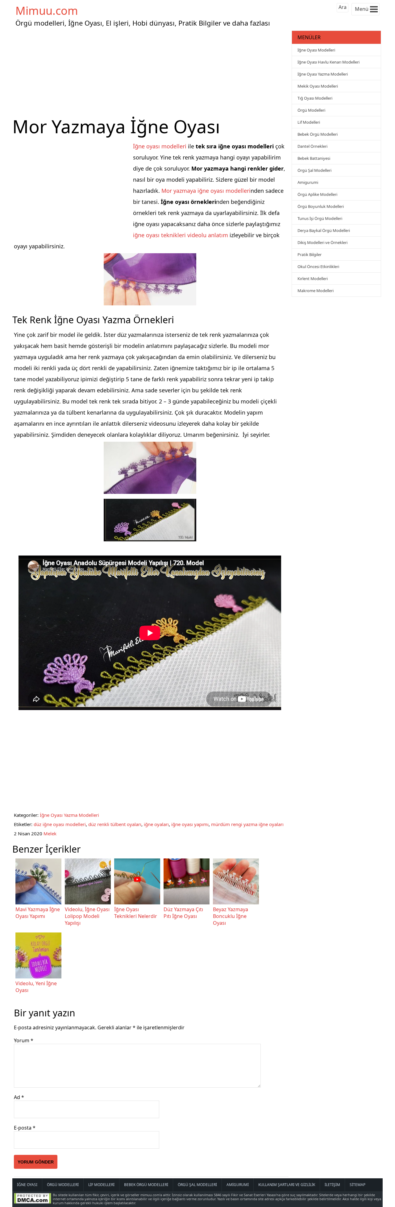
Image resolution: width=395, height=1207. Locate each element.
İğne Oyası (27, 1184)
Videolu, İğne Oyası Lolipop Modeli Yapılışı (87, 916)
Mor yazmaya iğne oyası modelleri (206, 190)
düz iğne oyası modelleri (60, 824)
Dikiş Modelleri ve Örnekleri (322, 242)
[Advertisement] (151, 72)
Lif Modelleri (308, 122)
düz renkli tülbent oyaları (114, 824)
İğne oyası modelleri (159, 146)
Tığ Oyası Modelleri (314, 98)
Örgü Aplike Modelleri (317, 194)
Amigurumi (307, 182)
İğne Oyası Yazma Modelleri (69, 815)
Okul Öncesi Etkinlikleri (318, 266)
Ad (19, 1097)
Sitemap (357, 1184)
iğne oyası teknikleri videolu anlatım (180, 235)
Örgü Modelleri (311, 110)
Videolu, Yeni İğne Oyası (36, 987)
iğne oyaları (156, 824)
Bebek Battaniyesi (313, 158)
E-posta (24, 1127)
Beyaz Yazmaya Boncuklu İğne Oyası (230, 916)
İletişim (332, 1184)
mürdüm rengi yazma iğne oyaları (247, 824)
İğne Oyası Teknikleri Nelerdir (135, 913)
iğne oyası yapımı (190, 824)
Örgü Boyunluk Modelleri (320, 206)
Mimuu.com (46, 10)
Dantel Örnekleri (312, 146)
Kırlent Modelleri (312, 278)
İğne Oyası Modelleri (316, 50)
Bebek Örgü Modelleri (317, 134)
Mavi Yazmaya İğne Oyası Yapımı (37, 913)
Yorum (23, 1040)
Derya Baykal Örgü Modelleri (323, 230)
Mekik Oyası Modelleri (317, 86)
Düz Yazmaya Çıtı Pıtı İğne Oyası (183, 913)
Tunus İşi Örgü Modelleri (319, 218)
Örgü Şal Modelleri (314, 170)
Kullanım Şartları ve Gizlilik (286, 1184)
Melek (50, 833)
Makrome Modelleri (315, 290)
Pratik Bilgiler (309, 254)
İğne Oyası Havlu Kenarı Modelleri (328, 62)
